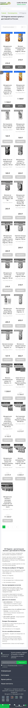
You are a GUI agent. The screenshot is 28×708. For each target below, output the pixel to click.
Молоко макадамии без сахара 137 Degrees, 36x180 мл (20, 461)
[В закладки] (12, 33)
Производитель (12, 13)
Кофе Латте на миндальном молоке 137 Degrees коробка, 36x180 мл (20, 381)
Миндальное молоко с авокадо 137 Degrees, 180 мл (20, 162)
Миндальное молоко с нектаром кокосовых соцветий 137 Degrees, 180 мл (8, 50)
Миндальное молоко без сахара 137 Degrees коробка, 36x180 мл (7, 461)
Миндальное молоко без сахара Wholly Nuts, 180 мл (20, 126)
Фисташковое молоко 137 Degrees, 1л (20, 310)
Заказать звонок (21, 4)
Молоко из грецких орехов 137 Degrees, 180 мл (7, 197)
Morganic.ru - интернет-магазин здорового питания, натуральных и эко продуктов (14, 690)
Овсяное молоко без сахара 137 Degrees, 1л (7, 345)
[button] (22, 3)
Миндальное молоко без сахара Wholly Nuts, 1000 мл (7, 311)
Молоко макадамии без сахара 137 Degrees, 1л (8, 380)
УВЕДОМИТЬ (7, 141)
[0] (21, 706)
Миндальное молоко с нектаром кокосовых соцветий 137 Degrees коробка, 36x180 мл (7, 421)
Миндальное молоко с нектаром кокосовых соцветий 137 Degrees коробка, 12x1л (7, 502)
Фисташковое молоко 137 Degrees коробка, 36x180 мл (20, 419)
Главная (3, 13)
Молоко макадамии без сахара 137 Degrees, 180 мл (20, 48)
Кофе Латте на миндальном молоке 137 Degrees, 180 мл (8, 162)
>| (16, 527)
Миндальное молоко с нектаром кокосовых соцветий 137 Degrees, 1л (7, 89)
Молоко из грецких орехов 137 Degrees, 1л (20, 345)
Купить (7, 67)
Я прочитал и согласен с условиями (12, 666)
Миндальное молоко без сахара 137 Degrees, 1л (20, 87)
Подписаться (22, 662)
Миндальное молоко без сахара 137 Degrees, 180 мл (8, 275)
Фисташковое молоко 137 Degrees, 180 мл (20, 274)
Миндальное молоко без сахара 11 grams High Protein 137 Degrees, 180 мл (7, 239)
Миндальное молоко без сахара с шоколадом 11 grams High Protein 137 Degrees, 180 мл (20, 200)
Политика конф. (12, 665)
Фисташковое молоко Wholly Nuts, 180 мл (7, 125)
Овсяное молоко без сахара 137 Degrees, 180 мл (20, 237)
